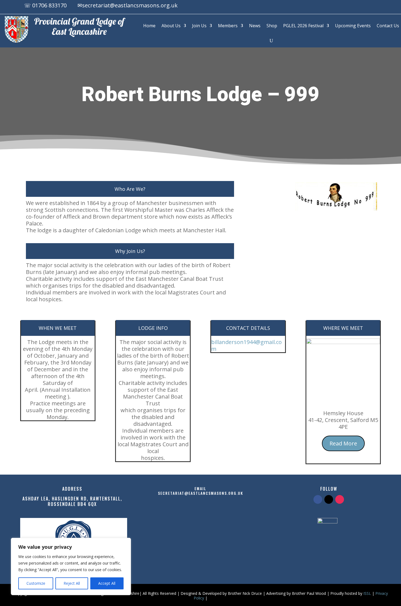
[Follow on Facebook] (350, 6)
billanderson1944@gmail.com (246, 345)
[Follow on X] (361, 6)
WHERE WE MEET (343, 328)
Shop (272, 26)
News (255, 26)
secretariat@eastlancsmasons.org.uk (130, 5)
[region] (71, 566)
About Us (171, 26)
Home (149, 26)
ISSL (367, 593)
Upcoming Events (353, 26)
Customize (35, 583)
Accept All (106, 583)
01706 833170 (49, 5)
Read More (343, 443)
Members (228, 26)
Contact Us (388, 26)
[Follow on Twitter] (328, 499)
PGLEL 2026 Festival (303, 26)
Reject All (72, 583)
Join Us (199, 26)
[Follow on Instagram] (372, 6)
